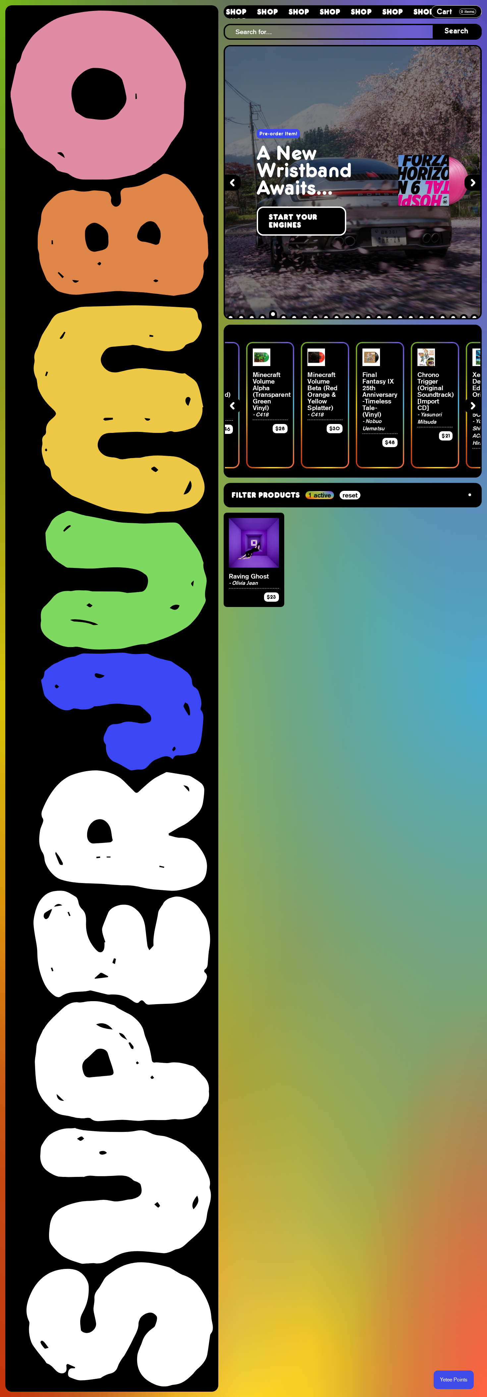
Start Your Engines (293, 221)
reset (350, 495)
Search (456, 31)
